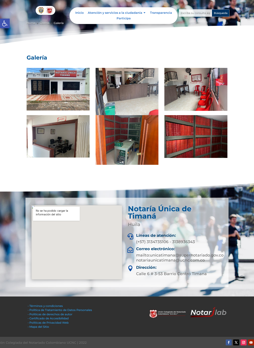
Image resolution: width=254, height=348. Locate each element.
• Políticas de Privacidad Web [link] (48, 322)
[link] (5, 23)
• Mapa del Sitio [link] (39, 326)
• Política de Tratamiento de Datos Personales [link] (60, 310)
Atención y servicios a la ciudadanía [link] (115, 13)
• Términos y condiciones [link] (45, 306)
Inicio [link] (79, 13)
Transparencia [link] (161, 13)
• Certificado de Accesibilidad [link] (48, 318)
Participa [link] (124, 18)
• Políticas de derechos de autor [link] (50, 314)
